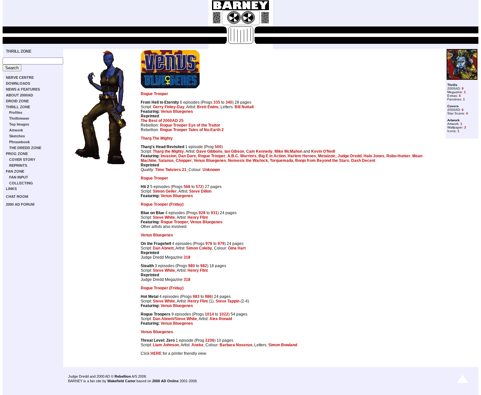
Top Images (19, 124)
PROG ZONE (17, 154)
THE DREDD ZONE (25, 148)
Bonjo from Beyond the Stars (322, 160)
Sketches (17, 136)
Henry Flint (197, 217)
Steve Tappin (228, 301)
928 (202, 213)
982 (203, 266)
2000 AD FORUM (20, 204)
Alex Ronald (220, 319)
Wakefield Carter (121, 381)
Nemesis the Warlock (248, 160)
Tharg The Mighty (157, 138)
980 (191, 266)
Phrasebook (19, 142)
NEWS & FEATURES (23, 89)
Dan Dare (187, 156)
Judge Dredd (350, 156)
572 (199, 186)
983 (196, 296)
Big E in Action (272, 156)
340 (228, 102)
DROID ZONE (17, 101)
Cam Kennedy (259, 151)
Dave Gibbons (209, 151)
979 (221, 243)
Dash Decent (363, 160)
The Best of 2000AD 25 (162, 120)
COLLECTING (21, 183)
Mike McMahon (288, 151)
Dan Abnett (163, 248)
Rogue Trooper (154, 94)
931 (214, 213)
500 (218, 147)
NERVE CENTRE (20, 77)
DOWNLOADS (18, 83)
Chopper (184, 160)
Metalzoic (327, 156)
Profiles (15, 112)
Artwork (16, 130)
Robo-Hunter (398, 156)
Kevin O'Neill (323, 151)
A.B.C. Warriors (242, 156)
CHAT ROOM (17, 196)
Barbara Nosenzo (236, 345)
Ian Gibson (234, 151)
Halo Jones (374, 156)
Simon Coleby (199, 248)
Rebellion (123, 376)
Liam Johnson (166, 345)
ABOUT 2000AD (19, 95)
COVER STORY (22, 160)
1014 (209, 314)
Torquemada (281, 160)
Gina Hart (237, 248)
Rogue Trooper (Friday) (162, 204)
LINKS (11, 189)
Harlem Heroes (302, 156)
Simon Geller (165, 191)
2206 (209, 340)
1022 (223, 314)
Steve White (164, 217)
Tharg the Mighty (168, 151)
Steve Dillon (200, 191)
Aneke (197, 345)
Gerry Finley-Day (169, 107)
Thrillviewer (19, 118)
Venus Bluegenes (177, 111)
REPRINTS (18, 165)
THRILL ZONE (18, 51)
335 (216, 102)
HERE (156, 353)
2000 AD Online (165, 381)
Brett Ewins (208, 107)
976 (208, 243)
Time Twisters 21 (171, 169)
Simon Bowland (282, 345)
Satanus (166, 160)
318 (187, 257)
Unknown (211, 169)
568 (187, 186)
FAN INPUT (18, 177)
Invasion (168, 156)
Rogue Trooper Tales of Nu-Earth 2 (192, 130)
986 (208, 296)
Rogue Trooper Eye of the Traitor (190, 125)
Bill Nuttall (244, 107)
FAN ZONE (15, 171)
